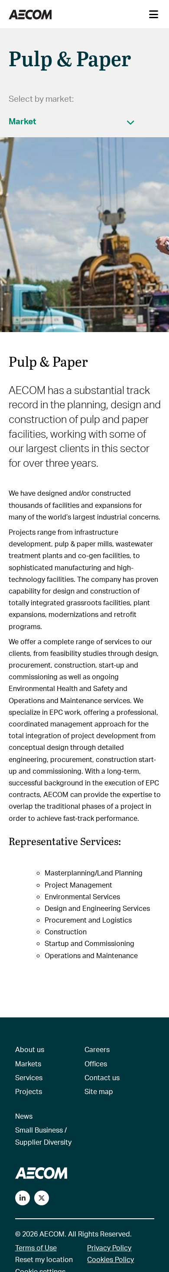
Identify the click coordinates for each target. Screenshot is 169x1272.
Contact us (102, 1077)
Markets (28, 1063)
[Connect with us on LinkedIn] (22, 1198)
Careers (97, 1049)
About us (29, 1049)
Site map (98, 1091)
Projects (28, 1091)
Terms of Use (36, 1247)
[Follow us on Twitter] (41, 1198)
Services (28, 1077)
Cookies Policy (110, 1259)
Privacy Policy (109, 1247)
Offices (95, 1063)
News (23, 1115)
